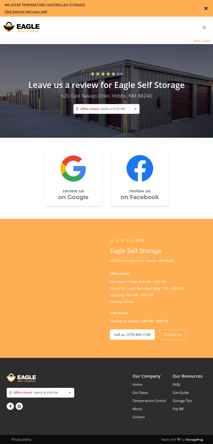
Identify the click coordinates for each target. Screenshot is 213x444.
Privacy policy (21, 439)
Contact (139, 417)
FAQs (177, 384)
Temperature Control (149, 400)
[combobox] (106, 109)
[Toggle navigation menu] (206, 27)
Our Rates (140, 392)
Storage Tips (182, 400)
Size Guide (181, 392)
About (137, 409)
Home (137, 384)
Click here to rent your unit (26, 11)
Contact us (173, 334)
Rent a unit (202, 41)
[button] (10, 406)
